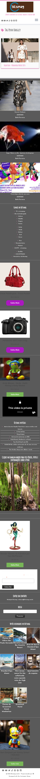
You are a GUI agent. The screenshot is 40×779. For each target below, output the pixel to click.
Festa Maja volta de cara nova (20, 194)
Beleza (20, 232)
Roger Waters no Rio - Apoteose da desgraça (20, 153)
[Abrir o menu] (36, 20)
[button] (6, 636)
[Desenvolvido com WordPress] (33, 773)
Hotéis (20, 223)
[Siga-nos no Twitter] (7, 21)
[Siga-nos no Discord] (16, 21)
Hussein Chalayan (20, 112)
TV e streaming (20, 211)
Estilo (20, 227)
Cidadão (20, 218)
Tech (20, 234)
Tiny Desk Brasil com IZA (20, 442)
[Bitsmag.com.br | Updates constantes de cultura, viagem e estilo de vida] (20, 7)
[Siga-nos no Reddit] (14, 21)
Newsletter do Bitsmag (20, 256)
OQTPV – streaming (20, 248)
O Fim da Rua (21, 431)
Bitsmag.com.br (15, 773)
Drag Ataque (21, 434)
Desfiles (20, 251)
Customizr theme (25, 776)
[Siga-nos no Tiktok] (10, 21)
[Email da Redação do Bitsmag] (2, 21)
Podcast (20, 245)
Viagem (20, 221)
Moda (20, 229)
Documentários (20, 243)
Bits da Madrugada (20, 213)
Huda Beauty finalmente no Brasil (21, 439)
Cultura (20, 216)
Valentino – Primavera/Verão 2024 (14, 65)
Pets (20, 240)
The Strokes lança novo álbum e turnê (20, 449)
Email (4, 577)
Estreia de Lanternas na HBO (21, 437)
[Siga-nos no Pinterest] (12, 21)
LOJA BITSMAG (20, 254)
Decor (20, 237)
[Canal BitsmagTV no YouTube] (5, 21)
